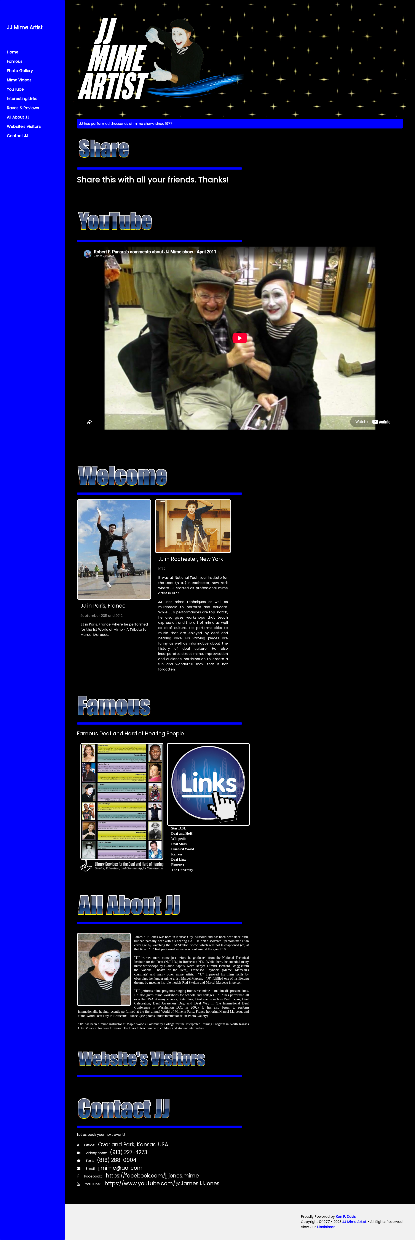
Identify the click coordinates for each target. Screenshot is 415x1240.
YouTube (15, 89)
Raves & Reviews (23, 108)
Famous (14, 61)
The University (182, 870)
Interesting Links (22, 98)
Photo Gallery (20, 70)
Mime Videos (19, 80)
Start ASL (178, 828)
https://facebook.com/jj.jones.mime (152, 1175)
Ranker (176, 854)
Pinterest (177, 864)
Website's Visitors (24, 126)
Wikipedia (178, 839)
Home (12, 52)
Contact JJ (17, 135)
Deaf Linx (178, 859)
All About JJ (18, 117)
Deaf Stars (178, 844)
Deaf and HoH (181, 833)
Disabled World (182, 849)
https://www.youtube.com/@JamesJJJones (162, 1183)
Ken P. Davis (346, 1216)
